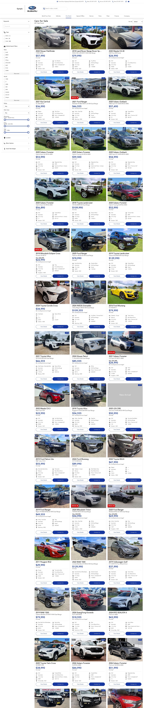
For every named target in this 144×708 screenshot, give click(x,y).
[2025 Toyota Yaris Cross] (52, 649)
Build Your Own (46, 16)
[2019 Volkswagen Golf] (125, 548)
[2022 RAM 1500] (88, 548)
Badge (5, 103)
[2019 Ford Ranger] (52, 496)
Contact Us (60, 72)
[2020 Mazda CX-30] (125, 37)
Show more (16, 73)
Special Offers (80, 16)
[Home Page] (27, 8)
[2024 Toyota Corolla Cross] (52, 292)
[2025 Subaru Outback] (125, 88)
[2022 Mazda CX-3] (52, 395)
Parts (100, 16)
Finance (117, 16)
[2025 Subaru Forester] (52, 138)
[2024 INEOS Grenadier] (88, 292)
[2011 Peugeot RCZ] (52, 548)
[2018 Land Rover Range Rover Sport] (88, 37)
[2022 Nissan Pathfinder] (52, 37)
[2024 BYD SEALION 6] (125, 599)
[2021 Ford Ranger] (88, 88)
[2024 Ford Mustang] (88, 445)
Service (91, 16)
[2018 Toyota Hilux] (88, 395)
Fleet (108, 16)
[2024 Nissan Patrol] (88, 343)
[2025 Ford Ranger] (88, 240)
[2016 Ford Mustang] (125, 292)
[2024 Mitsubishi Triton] (88, 496)
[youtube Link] (129, 2)
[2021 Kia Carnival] (52, 88)
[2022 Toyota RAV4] (125, 445)
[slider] (5, 120)
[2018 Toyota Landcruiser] (88, 189)
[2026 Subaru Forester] (88, 649)
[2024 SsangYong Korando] (88, 599)
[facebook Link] (126, 2)
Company (127, 16)
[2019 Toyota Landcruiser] (125, 240)
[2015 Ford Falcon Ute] (52, 445)
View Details (44, 72)
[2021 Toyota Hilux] (52, 343)
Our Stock (68, 16)
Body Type (6, 109)
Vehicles (58, 16)
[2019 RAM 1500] (52, 599)
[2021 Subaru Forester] (125, 343)
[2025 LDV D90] (125, 395)
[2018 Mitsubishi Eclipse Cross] (52, 240)
